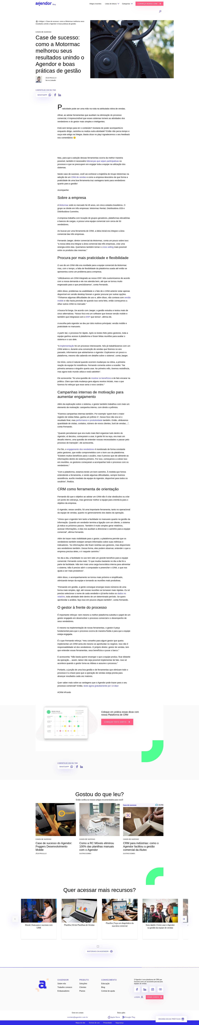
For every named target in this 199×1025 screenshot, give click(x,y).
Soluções (83, 984)
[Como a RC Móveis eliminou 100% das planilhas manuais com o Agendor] (99, 820)
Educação (105, 984)
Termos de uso (94, 1023)
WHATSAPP (43, 95)
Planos (82, 991)
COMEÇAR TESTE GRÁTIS (115, 722)
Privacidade (107, 1023)
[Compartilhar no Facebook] (55, 95)
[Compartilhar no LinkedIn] (59, 95)
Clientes (82, 987)
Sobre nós (61, 984)
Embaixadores (63, 991)
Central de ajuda (108, 991)
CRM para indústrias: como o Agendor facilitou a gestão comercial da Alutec (141, 846)
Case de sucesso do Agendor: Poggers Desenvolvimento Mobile (54, 846)
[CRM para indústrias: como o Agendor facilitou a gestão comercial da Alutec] (143, 820)
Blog (103, 987)
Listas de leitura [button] (111, 4)
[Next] (184, 919)
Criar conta (153, 997)
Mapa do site (80, 1023)
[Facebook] (137, 989)
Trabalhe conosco (64, 987)
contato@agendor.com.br (77, 1017)
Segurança (119, 1023)
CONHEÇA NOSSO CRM (148, 4)
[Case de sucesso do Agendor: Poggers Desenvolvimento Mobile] (56, 820)
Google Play (130, 1017)
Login (137, 997)
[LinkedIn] (145, 989)
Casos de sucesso (43, 32)
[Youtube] (160, 989)
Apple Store (115, 1017)
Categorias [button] (126, 4)
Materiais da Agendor (98, 951)
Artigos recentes (95, 4)
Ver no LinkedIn (50, 80)
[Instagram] (153, 989)
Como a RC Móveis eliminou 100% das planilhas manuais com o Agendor (96, 846)
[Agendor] (44, 3)
